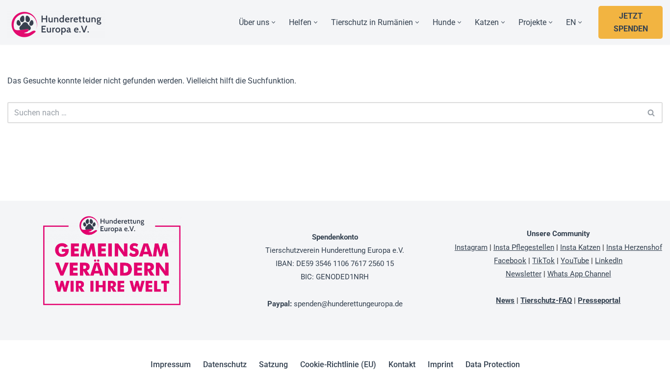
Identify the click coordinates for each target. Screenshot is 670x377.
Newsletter (523, 273)
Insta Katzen (580, 247)
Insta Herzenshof (634, 247)
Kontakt (401, 364)
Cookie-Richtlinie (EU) (338, 364)
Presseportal (599, 300)
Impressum (171, 364)
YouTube (575, 260)
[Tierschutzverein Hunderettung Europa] (56, 24)
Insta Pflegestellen (523, 247)
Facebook (510, 260)
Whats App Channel (579, 273)
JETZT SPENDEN (631, 22)
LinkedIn (608, 260)
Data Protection (492, 364)
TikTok (543, 260)
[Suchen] (652, 112)
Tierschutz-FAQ (546, 300)
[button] (273, 22)
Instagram (471, 247)
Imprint (440, 364)
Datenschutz (225, 364)
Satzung (273, 364)
